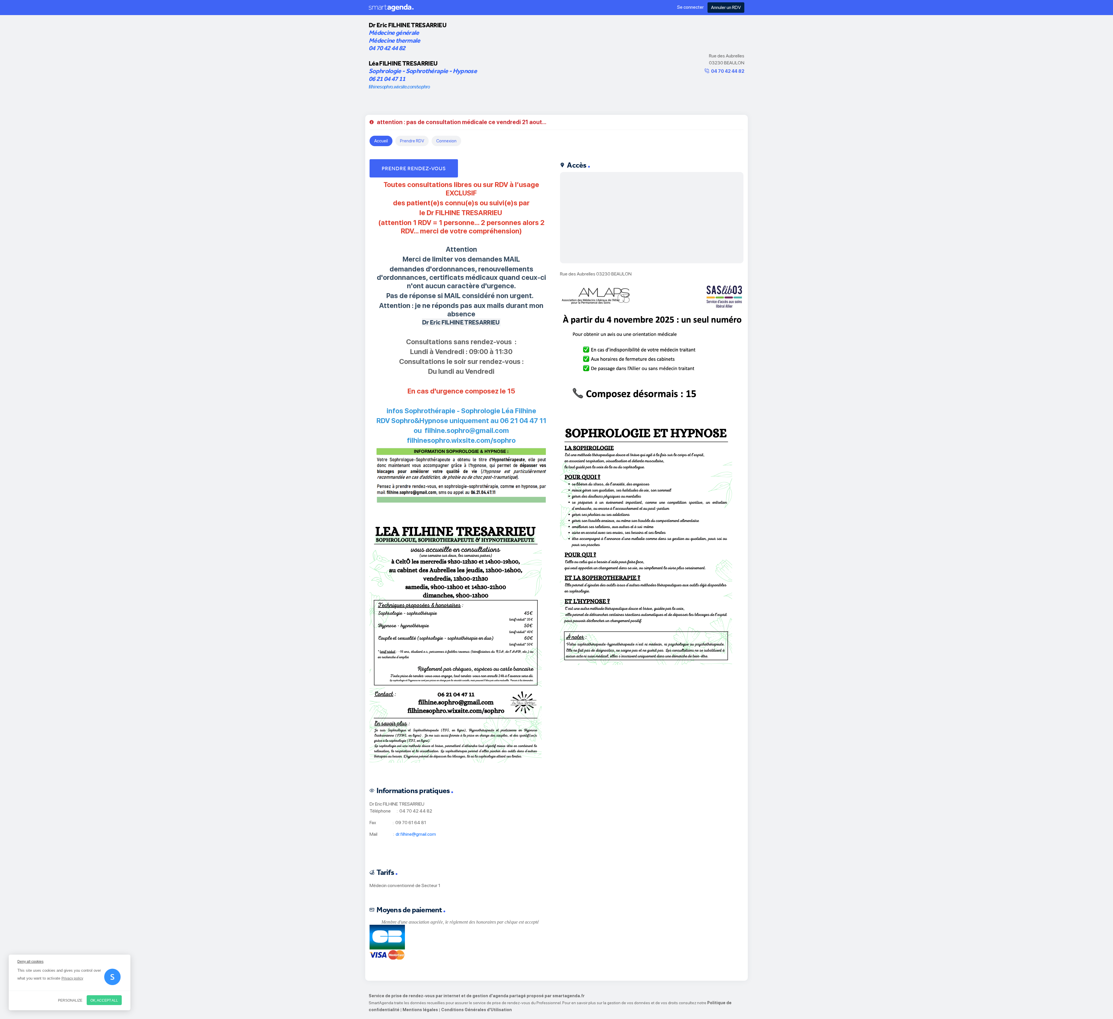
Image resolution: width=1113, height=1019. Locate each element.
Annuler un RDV (726, 7)
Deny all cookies (30, 962)
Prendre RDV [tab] (412, 141)
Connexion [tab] (446, 141)
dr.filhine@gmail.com (416, 834)
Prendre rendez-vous (414, 168)
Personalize (70, 1000)
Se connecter (690, 7)
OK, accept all (104, 1000)
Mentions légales (420, 1009)
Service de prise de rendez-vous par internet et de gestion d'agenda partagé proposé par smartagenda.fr (477, 995)
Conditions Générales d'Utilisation (476, 1009)
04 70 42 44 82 (727, 71)
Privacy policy (72, 978)
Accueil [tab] (381, 141)
